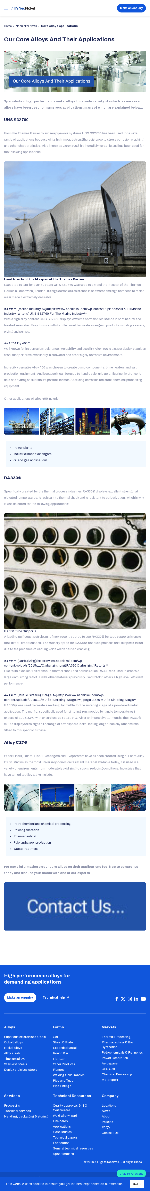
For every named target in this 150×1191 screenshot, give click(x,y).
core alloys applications (59, 26)
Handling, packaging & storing (26, 1116)
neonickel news (26, 26)
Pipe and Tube (63, 1080)
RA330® (88, 491)
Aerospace (110, 1063)
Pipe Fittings (62, 1086)
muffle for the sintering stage (86, 705)
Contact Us (110, 1132)
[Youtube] (143, 999)
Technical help (54, 997)
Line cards (60, 1121)
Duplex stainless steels (20, 1069)
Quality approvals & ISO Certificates (70, 1108)
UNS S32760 (92, 133)
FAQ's (106, 1127)
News (106, 1111)
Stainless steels (15, 1064)
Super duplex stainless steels (25, 1037)
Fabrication (61, 1143)
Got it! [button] (137, 1184)
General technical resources (73, 1148)
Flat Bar (59, 1058)
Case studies (62, 1132)
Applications (62, 1126)
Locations (109, 1105)
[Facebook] (116, 999)
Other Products (64, 1064)
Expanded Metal (65, 1047)
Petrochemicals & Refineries (122, 1052)
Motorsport (110, 1079)
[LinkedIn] (136, 999)
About (106, 1116)
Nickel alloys (13, 1047)
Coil (56, 1037)
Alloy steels (12, 1053)
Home (8, 26)
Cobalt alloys (13, 1042)
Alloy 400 (101, 348)
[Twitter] (123, 999)
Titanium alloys (15, 1058)
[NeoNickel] (23, 8)
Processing (12, 1105)
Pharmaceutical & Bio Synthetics (117, 1045)
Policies (107, 1122)
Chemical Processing (117, 1074)
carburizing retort (24, 677)
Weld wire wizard (65, 1115)
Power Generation (115, 1058)
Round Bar (60, 1053)
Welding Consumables (69, 1075)
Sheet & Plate (63, 1042)
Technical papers (65, 1137)
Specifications (63, 1154)
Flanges (59, 1069)
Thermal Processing (116, 1037)
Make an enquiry (131, 8)
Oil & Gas (108, 1069)
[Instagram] (130, 999)
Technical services (17, 1111)
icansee (136, 1162)
